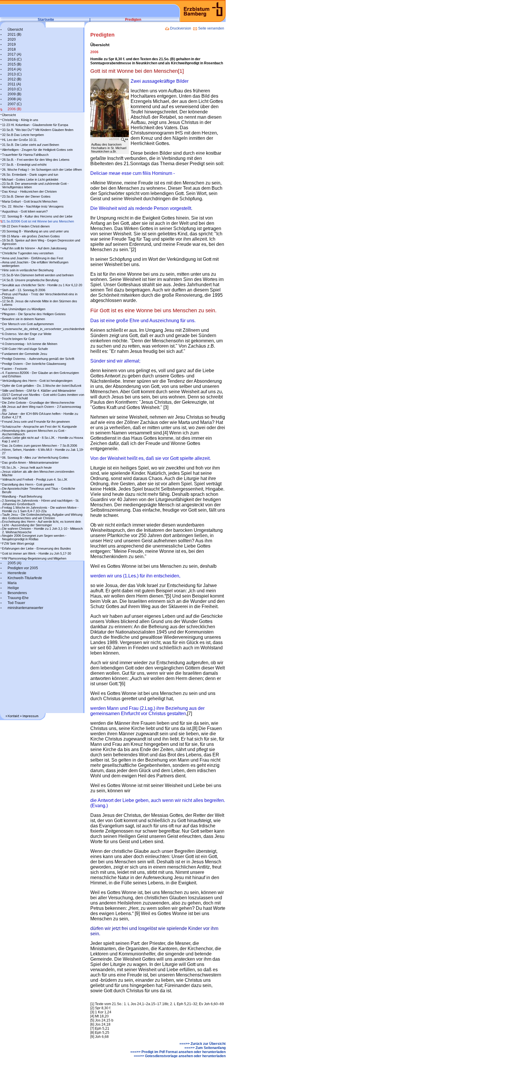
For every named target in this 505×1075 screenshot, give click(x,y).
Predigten (133, 20)
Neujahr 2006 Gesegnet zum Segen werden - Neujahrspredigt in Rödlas (34, 537)
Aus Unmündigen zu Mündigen (23, 309)
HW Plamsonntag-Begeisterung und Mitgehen (34, 558)
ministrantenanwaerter (25, 608)
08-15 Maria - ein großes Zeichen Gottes (31, 236)
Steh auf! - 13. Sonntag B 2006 (23, 290)
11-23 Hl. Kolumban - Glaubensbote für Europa (35, 125)
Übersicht (15, 29)
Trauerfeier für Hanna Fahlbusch (25, 154)
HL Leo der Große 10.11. (19, 140)
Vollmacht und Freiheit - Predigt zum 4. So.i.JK (34, 479)
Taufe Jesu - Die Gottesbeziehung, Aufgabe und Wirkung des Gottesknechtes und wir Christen (42, 516)
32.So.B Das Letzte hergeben (23, 135)
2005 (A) (14, 563)
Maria (12, 583)
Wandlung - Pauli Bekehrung (22, 496)
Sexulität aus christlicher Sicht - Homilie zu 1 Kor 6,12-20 (42, 285)
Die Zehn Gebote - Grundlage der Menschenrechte (38, 402)
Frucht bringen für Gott (18, 339)
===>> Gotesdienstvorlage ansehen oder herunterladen (180, 1056)
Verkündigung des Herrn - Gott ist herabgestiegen (37, 380)
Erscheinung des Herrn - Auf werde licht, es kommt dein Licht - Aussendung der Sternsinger (41, 523)
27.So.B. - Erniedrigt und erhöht (24, 164)
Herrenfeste (17, 573)
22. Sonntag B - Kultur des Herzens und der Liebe (37, 216)
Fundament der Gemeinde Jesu (24, 354)
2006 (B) (14, 109)
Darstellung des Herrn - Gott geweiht (28, 484)
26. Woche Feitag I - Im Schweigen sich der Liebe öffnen (42, 169)
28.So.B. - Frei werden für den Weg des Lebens (36, 159)
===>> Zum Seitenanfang (205, 1048)
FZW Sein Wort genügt (18, 543)
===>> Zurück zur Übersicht (202, 1044)
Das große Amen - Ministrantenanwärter (30, 462)
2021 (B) (14, 34)
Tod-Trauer (16, 603)
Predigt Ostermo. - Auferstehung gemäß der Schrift (38, 358)
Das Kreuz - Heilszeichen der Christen (29, 191)
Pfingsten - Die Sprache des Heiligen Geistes (34, 314)
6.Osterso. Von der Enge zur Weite (26, 334)
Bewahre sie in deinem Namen (23, 319)
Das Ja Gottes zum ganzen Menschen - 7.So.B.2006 (39, 445)
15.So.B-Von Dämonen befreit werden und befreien (38, 275)
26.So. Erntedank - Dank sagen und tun (30, 174)
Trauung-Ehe (18, 598)
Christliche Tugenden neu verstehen (27, 253)
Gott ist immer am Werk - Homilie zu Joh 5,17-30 (36, 553)
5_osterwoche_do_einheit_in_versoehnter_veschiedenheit (43, 329)
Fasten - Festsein (14, 368)
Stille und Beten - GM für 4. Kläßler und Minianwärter (39, 390)
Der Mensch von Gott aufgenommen (28, 324)
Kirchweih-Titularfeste (25, 578)
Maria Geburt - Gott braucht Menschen (29, 201)
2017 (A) (14, 54)
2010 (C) (15, 89)
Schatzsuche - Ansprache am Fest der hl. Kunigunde (39, 426)
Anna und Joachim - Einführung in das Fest (32, 258)
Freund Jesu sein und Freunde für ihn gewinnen (36, 421)
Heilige (13, 588)
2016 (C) (15, 59)
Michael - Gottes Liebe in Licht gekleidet (30, 179)
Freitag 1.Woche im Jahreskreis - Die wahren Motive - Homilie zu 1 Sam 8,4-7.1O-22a (40, 509)
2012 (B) (14, 79)
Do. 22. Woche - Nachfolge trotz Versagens (33, 206)
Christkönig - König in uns (20, 120)
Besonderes (17, 593)
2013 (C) (15, 74)
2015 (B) (14, 64)
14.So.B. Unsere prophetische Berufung (30, 280)
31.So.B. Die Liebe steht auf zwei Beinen (30, 144)
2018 (12, 49)
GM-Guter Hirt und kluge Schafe (25, 349)
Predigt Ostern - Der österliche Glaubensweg (34, 363)
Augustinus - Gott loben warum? (25, 211)
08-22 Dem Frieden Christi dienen (26, 226)
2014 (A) (14, 69)
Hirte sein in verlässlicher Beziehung (27, 270)
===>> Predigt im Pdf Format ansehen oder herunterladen (178, 1052)
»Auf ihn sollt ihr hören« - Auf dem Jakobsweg (34, 248)
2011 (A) (14, 84)
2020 (12, 39)
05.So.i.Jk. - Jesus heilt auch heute (27, 467)
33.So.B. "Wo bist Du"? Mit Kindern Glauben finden (37, 130)
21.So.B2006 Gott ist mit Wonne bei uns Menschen (38, 221)
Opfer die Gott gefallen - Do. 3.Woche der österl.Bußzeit (41, 385)
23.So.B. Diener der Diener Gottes (26, 196)
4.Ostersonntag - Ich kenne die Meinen (29, 344)
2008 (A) (14, 99)
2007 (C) (15, 104)
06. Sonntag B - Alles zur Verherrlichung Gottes (35, 457)
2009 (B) (14, 94)
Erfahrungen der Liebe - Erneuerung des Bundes (36, 548)
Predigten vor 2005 (23, 568)
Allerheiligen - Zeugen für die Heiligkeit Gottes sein (37, 149)
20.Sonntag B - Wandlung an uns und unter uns (35, 231)
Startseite (46, 20)
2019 (12, 44)
